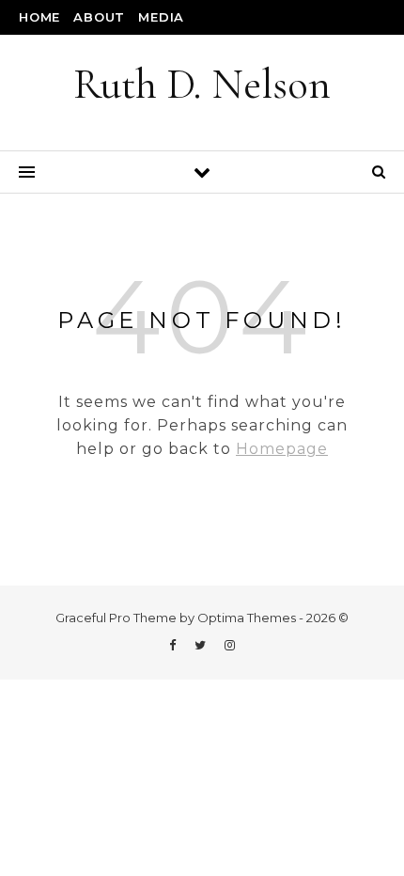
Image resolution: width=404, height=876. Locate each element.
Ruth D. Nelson (202, 84)
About (99, 16)
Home (39, 16)
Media (161, 16)
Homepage (282, 449)
